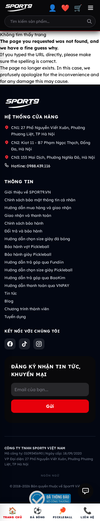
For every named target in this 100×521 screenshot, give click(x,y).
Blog (8, 301)
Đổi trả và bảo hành (23, 231)
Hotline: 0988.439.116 (30, 165)
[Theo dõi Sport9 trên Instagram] (38, 343)
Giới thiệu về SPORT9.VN (27, 192)
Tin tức (10, 293)
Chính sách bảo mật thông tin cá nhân (39, 199)
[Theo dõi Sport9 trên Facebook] (10, 343)
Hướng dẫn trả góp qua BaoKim (34, 277)
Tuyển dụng (15, 316)
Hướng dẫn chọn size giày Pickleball (38, 269)
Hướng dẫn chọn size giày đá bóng (37, 238)
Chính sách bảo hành (23, 223)
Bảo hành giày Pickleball (27, 254)
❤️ (65, 8)
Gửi (50, 406)
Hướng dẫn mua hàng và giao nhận (37, 207)
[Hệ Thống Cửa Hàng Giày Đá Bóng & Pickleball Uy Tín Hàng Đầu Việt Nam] (18, 7)
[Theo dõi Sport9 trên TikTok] (24, 343)
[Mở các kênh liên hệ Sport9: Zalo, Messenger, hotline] (85, 491)
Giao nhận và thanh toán (27, 215)
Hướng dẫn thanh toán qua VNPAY (36, 285)
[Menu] (91, 8)
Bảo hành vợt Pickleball (26, 246)
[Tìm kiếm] (89, 21)
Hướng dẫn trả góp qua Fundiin (34, 262)
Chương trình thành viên (26, 308)
